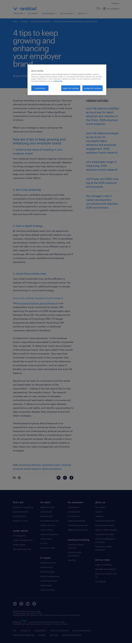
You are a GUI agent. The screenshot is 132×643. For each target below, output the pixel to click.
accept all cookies (92, 88)
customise (40, 88)
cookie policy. (58, 81)
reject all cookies (71, 88)
